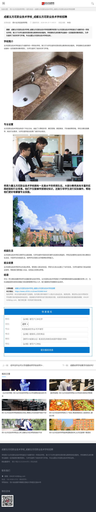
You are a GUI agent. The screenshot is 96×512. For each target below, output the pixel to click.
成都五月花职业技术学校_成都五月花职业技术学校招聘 (55, 9)
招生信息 (29, 9)
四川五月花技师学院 (17, 9)
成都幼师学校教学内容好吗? (82, 365)
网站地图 (34, 462)
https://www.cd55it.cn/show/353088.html (31, 291)
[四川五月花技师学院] (48, 4)
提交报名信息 (47, 350)
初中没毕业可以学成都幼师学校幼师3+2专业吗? (30, 365)
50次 (69, 22)
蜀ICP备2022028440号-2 (21, 462)
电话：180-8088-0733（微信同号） (15, 479)
